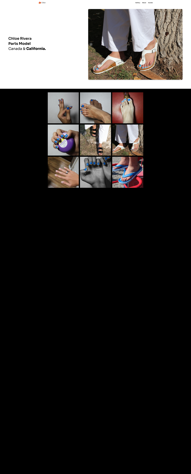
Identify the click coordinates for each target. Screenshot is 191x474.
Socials (150, 3)
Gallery (137, 3)
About (144, 3)
